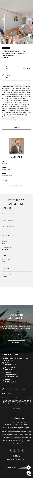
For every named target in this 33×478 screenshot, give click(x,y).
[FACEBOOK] (10, 450)
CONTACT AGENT (16, 186)
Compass (26, 428)
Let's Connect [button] (16, 342)
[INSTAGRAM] (14, 450)
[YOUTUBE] (22, 450)
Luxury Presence (21, 459)
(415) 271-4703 (6, 169)
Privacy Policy (23, 403)
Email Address (6, 393)
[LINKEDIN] (18, 450)
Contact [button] (17, 127)
